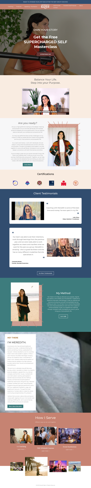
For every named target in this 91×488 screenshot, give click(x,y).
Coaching (10, 6)
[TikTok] (51, 482)
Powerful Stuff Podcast (69, 5)
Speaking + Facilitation (30, 6)
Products (18, 6)
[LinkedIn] (47, 482)
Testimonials (56, 5)
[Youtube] (44, 482)
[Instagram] (40, 482)
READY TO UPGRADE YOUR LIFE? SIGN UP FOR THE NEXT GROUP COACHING (45, 2)
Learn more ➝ (21, 449)
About (81, 5)
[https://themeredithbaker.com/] (45, 7)
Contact (55, 7)
